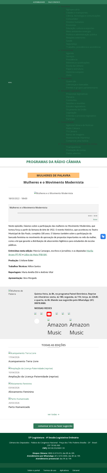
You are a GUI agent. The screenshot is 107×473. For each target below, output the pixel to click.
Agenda (70, 53)
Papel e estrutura (74, 68)
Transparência (73, 147)
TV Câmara (71, 131)
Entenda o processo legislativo (81, 115)
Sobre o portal (34, 470)
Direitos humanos (75, 22)
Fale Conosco (54, 2)
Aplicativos (64, 470)
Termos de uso (49, 470)
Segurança (71, 43)
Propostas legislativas (77, 93)
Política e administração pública (81, 34)
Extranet (76, 470)
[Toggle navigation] (34, 81)
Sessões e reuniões (75, 103)
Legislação (71, 112)
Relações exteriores (75, 37)
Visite (69, 75)
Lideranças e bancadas (77, 84)
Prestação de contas (76, 150)
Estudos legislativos (75, 106)
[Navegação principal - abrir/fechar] (10, 81)
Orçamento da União (76, 109)
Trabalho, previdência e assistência (83, 47)
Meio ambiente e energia (78, 31)
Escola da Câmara (74, 65)
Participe (70, 118)
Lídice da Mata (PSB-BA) (35, 255)
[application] (53, 214)
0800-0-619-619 (55, 453)
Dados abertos (73, 153)
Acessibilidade (39, 2)
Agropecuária (72, 9)
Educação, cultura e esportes (80, 28)
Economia (71, 25)
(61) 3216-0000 (61, 456)
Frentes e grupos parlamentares (82, 87)
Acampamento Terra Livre (23, 361)
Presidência (71, 59)
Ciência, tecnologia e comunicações (83, 15)
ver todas (53, 414)
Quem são (71, 81)
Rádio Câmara (73, 128)
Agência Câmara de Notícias (79, 125)
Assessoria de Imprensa (78, 137)
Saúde (69, 40)
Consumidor (72, 18)
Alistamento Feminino (21, 391)
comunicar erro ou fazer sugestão (54, 426)
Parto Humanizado (19, 407)
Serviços (70, 56)
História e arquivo (75, 72)
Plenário (70, 97)
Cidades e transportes (77, 12)
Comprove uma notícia (77, 140)
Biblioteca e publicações (78, 62)
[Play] (12, 213)
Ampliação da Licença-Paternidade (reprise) (33, 376)
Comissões (71, 100)
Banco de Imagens (75, 134)
